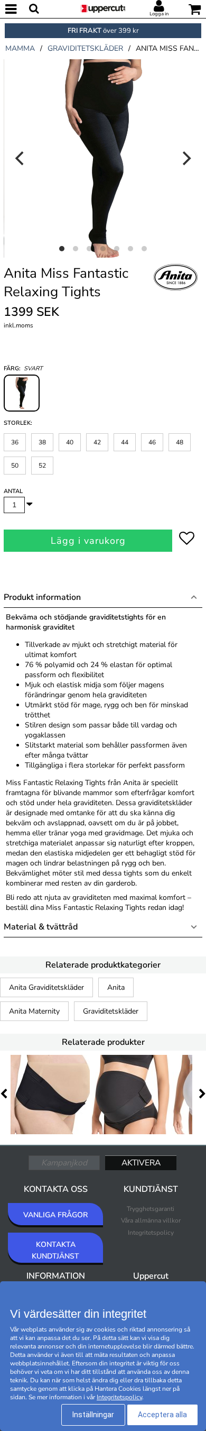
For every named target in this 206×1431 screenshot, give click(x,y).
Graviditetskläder (110, 1011)
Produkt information (42, 597)
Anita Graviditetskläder (46, 987)
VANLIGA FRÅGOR (55, 1215)
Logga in (158, 14)
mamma (20, 48)
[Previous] (20, 158)
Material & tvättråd (41, 927)
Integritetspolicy (151, 1232)
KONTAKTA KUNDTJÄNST (55, 1250)
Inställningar (93, 1414)
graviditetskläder (85, 48)
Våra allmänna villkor (151, 1220)
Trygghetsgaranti (150, 1209)
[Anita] (175, 289)
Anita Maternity (34, 1011)
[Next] (185, 158)
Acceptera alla (162, 1414)
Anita (116, 987)
